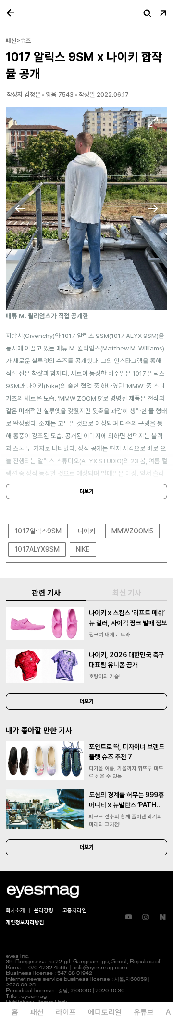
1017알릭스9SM (38, 531)
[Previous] (20, 208)
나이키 (86, 531)
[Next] (152, 208)
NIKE (83, 549)
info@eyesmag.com (100, 968)
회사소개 (15, 910)
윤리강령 (43, 910)
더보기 (86, 491)
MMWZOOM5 (132, 531)
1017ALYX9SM (37, 549)
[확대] (152, 121)
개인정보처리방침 (25, 922)
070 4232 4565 (47, 968)
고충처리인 (74, 910)
